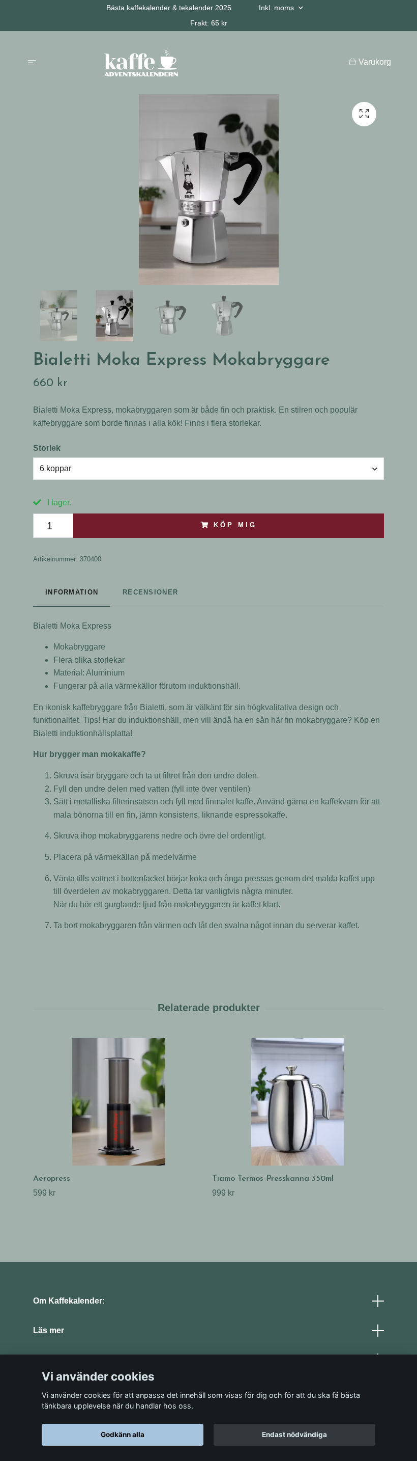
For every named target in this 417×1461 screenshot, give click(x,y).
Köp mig (235, 525)
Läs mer (48, 1330)
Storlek (47, 448)
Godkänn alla (122, 1434)
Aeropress (51, 1179)
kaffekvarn (339, 801)
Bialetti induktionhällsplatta (81, 733)
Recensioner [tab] (150, 592)
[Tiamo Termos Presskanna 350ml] (297, 1102)
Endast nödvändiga (294, 1434)
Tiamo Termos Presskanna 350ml (273, 1179)
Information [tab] (71, 592)
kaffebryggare (97, 707)
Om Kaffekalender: (69, 1300)
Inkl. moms (277, 8)
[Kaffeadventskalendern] (194, 62)
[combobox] (208, 468)
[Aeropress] (118, 1102)
